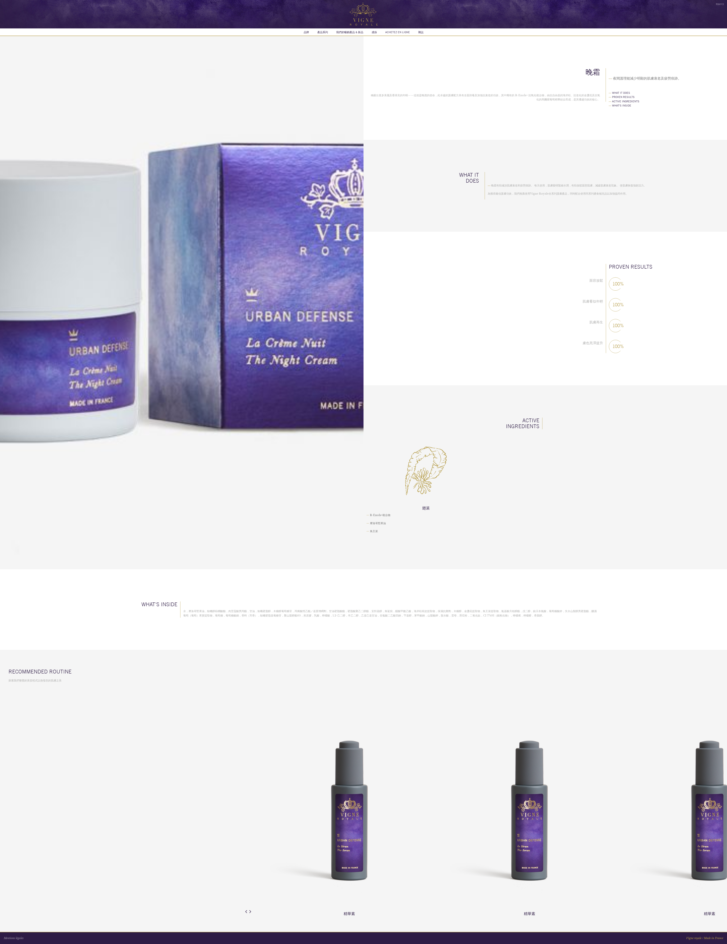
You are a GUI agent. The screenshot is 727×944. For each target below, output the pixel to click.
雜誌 (421, 32)
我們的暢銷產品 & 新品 (349, 32)
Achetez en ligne (397, 32)
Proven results (622, 97)
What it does (619, 92)
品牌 (306, 32)
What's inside (620, 105)
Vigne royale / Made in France (704, 938)
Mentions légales (13, 938)
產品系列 (322, 32)
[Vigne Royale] (363, 14)
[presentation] (246, 911)
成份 (374, 32)
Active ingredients (624, 101)
